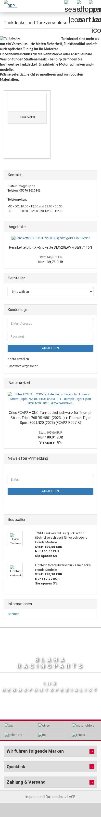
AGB (72, 797)
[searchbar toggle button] (70, 6)
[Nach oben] (87, 802)
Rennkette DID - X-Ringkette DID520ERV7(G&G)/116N (50, 247)
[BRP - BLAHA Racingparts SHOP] (10, 6)
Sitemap (14, 614)
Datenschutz (56, 797)
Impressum (34, 797)
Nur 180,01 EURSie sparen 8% (50, 437)
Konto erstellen (18, 359)
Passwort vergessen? (23, 366)
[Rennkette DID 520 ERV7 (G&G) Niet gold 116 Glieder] (50, 238)
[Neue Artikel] (91, 383)
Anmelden (50, 348)
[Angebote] (91, 227)
